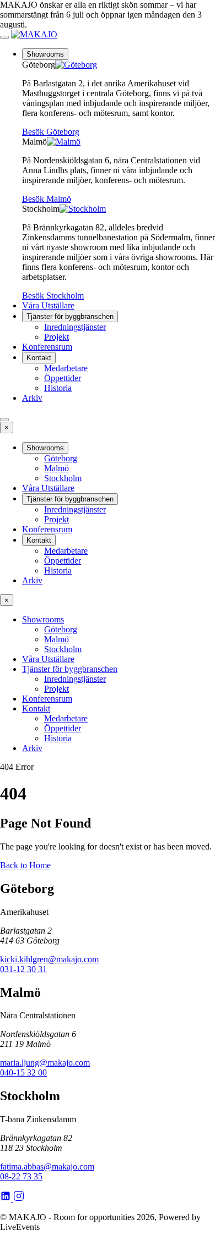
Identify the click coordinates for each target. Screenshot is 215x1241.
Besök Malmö (46, 198)
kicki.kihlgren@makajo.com (49, 959)
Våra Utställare (48, 305)
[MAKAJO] (34, 34)
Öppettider (62, 378)
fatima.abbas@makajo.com (47, 1166)
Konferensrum (47, 346)
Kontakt (38, 358)
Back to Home (25, 865)
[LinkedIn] (6, 1198)
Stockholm (63, 478)
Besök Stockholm (53, 295)
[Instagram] (18, 1198)
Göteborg (60, 458)
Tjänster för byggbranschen (70, 316)
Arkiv (32, 397)
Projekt (56, 336)
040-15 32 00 (23, 1072)
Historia (58, 388)
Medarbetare (66, 368)
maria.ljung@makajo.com (45, 1062)
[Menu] (4, 37)
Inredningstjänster (75, 327)
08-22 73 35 (21, 1176)
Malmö (56, 468)
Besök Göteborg (50, 131)
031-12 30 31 (23, 969)
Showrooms (45, 54)
